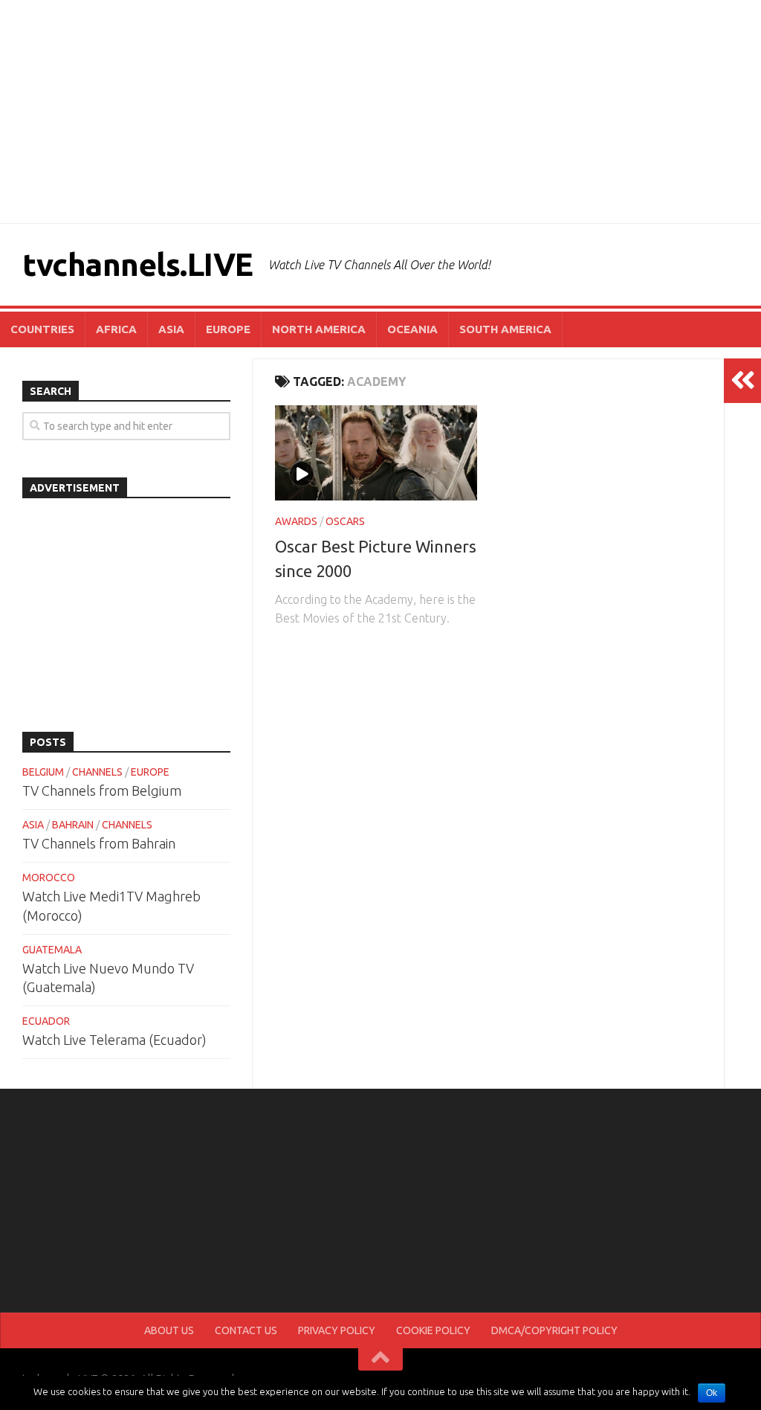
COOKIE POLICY (433, 1330)
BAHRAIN (73, 825)
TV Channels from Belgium (101, 790)
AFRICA (116, 329)
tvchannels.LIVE (137, 264)
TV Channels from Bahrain (98, 843)
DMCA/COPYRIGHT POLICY (554, 1330)
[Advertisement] (380, 111)
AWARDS (296, 521)
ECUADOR (46, 1021)
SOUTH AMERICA (505, 329)
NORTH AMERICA (319, 329)
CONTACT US (246, 1330)
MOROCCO (48, 877)
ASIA (171, 329)
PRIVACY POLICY (336, 1330)
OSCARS (345, 521)
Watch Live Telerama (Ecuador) (114, 1039)
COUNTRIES (42, 329)
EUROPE (228, 329)
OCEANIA (412, 329)
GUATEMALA (52, 950)
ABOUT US (169, 1330)
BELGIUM (43, 772)
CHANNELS (97, 772)
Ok (711, 1393)
